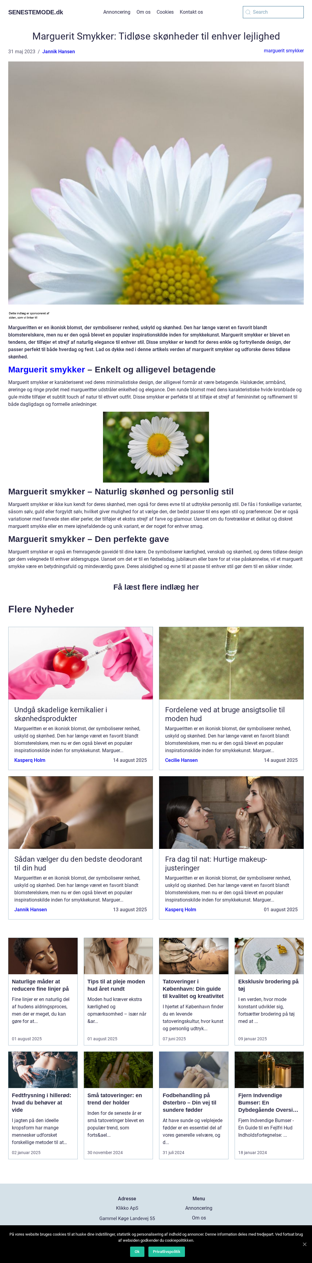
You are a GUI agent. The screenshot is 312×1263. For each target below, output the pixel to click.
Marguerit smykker (46, 369)
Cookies (165, 12)
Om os (143, 12)
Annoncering (116, 12)
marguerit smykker (284, 51)
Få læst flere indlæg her (156, 587)
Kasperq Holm (29, 760)
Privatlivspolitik (166, 1251)
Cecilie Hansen (181, 760)
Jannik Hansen (58, 51)
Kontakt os (191, 12)
